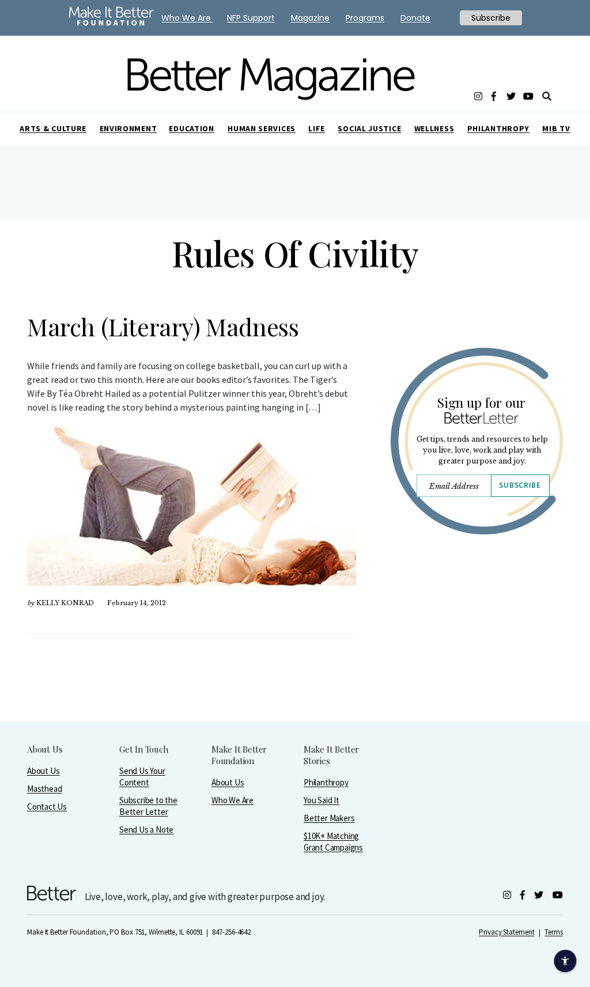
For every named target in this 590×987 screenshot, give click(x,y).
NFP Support (251, 18)
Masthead (44, 788)
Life (316, 128)
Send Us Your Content (142, 776)
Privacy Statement (506, 932)
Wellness (434, 128)
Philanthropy (498, 128)
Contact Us (47, 806)
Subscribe (519, 485)
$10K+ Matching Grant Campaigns (333, 841)
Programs (365, 18)
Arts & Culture (53, 128)
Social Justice (369, 128)
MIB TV (556, 128)
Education (191, 128)
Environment (128, 128)
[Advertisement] (476, 649)
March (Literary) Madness (162, 326)
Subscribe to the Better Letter (148, 806)
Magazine (310, 18)
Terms (553, 932)
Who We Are (232, 800)
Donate (415, 18)
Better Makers (329, 818)
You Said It (321, 800)
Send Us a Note (146, 829)
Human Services (262, 128)
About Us (43, 770)
